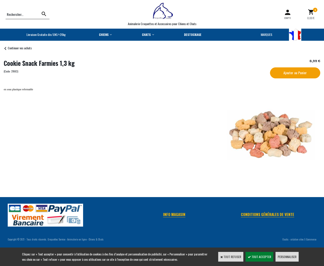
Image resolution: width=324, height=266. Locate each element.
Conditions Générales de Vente (267, 214)
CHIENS (104, 34)
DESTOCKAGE (192, 34)
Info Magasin (174, 214)
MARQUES (266, 34)
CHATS (146, 34)
